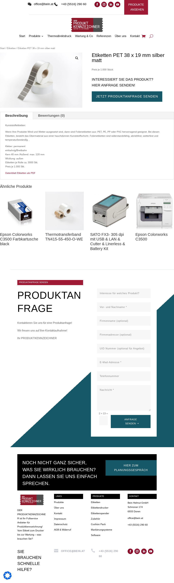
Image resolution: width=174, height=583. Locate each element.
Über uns (120, 36)
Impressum (60, 518)
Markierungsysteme (101, 529)
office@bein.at (43, 4)
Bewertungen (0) (51, 115)
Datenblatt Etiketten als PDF (20, 173)
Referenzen (104, 36)
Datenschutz (60, 524)
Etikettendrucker (99, 507)
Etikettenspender (100, 513)
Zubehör (95, 518)
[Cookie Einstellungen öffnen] (7, 578)
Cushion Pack (98, 524)
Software (95, 535)
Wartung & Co (84, 36)
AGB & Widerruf (62, 529)
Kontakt (135, 36)
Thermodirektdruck (59, 36)
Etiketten (11, 48)
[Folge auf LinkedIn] (111, 4)
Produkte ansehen (136, 7)
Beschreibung (16, 115)
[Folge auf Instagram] (104, 4)
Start (22, 36)
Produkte (34, 36)
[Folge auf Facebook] (97, 4)
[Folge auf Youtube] (117, 4)
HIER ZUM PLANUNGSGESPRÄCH (131, 468)
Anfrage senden (130, 421)
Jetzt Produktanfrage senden (127, 96)
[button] (77, 58)
